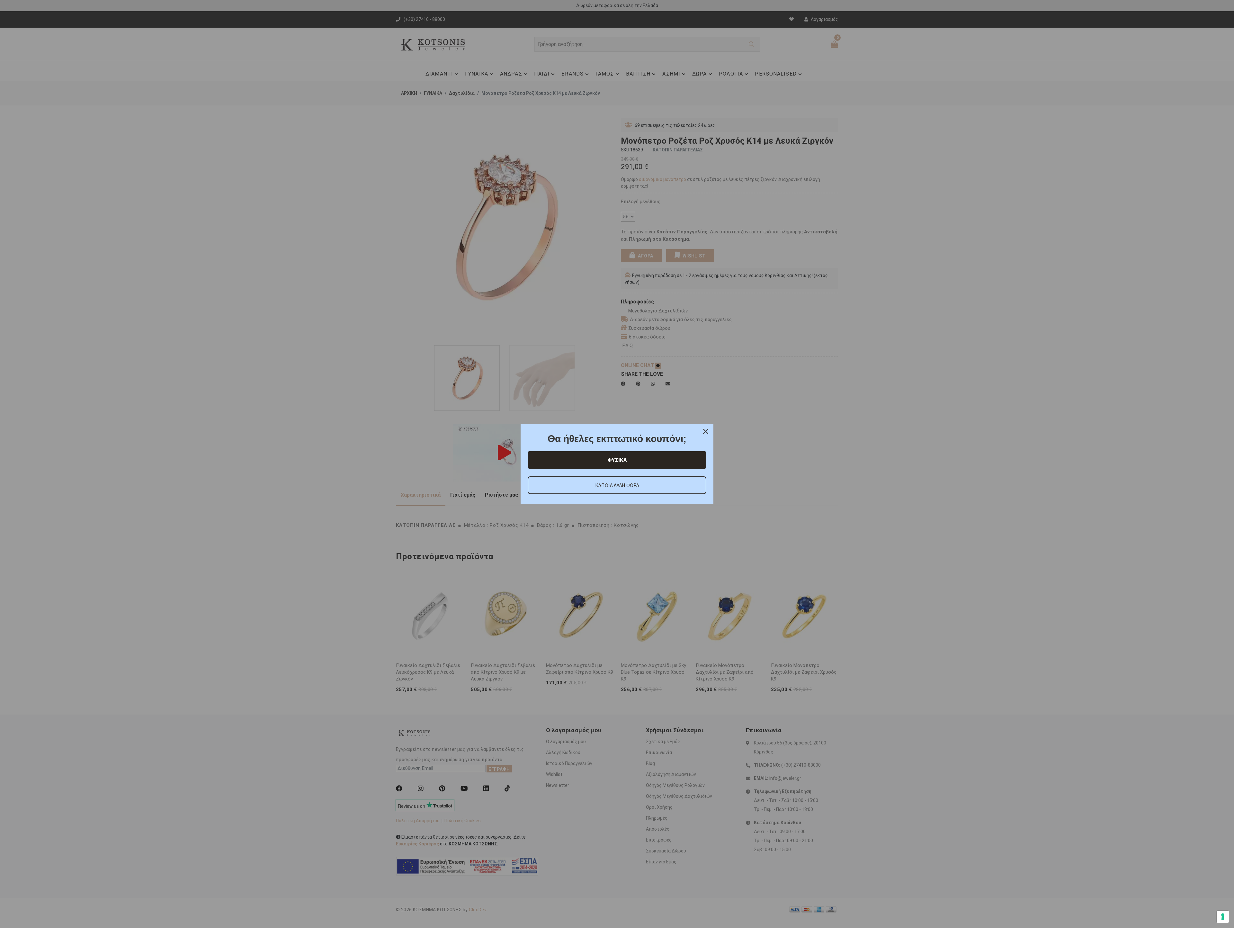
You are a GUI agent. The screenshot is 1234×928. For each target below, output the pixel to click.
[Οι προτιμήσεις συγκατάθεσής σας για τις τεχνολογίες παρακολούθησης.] (1223, 917)
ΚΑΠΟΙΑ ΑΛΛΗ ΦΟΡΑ (617, 485)
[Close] (705, 431)
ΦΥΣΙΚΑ (617, 460)
